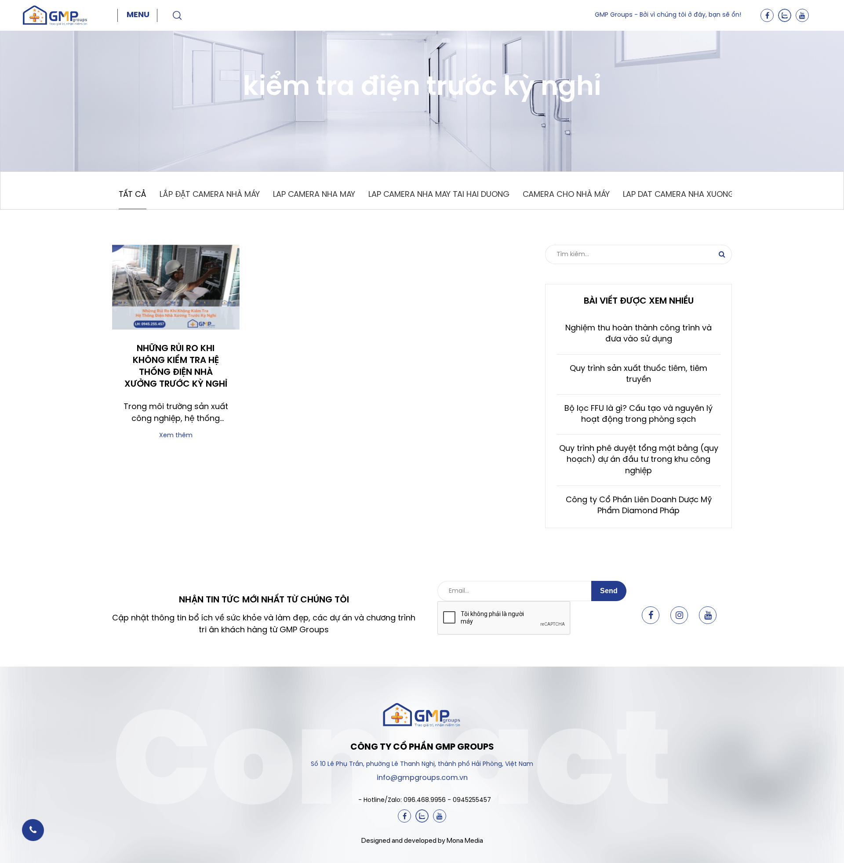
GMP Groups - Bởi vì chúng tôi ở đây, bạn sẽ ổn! (668, 15)
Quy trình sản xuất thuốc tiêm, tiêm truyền (638, 374)
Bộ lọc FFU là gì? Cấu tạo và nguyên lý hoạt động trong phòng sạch (638, 414)
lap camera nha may (314, 195)
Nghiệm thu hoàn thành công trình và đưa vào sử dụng (638, 334)
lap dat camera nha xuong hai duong (701, 195)
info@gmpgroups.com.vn (422, 778)
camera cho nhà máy (566, 195)
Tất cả (132, 195)
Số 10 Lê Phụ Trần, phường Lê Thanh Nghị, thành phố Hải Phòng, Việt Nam (422, 764)
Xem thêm (176, 435)
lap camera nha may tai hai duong (438, 195)
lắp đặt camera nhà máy (210, 195)
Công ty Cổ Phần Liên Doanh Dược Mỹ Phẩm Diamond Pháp (639, 505)
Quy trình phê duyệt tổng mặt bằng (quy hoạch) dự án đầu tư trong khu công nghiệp (638, 460)
